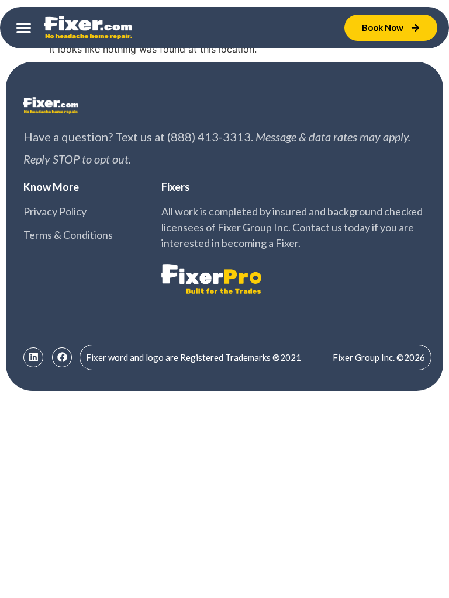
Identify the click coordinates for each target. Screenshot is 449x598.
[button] (24, 28)
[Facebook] (62, 357)
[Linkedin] (33, 357)
